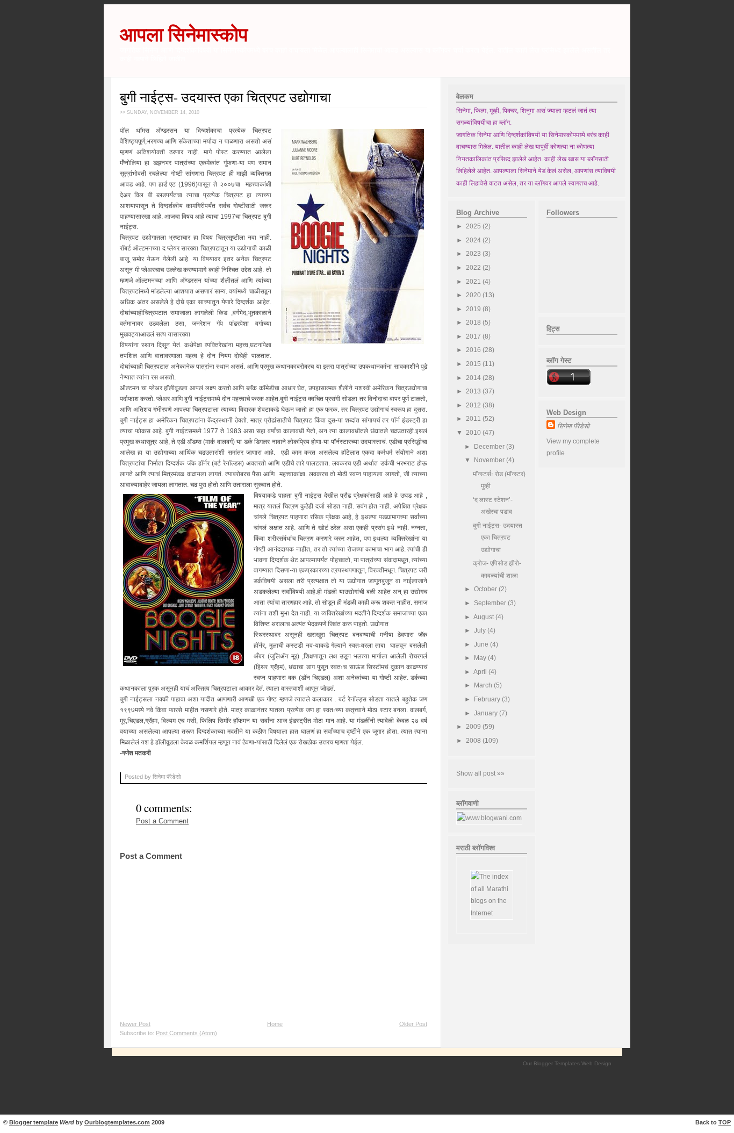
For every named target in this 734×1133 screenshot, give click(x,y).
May (481, 658)
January (486, 713)
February (488, 699)
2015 (474, 364)
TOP (724, 1122)
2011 (474, 418)
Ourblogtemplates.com (117, 1122)
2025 (474, 226)
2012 (474, 405)
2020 (474, 295)
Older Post (413, 1024)
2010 (474, 432)
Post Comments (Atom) (186, 1033)
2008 (474, 740)
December (490, 446)
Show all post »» (480, 773)
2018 (474, 322)
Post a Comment (162, 821)
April (480, 672)
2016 (474, 350)
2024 (474, 240)
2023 (474, 253)
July (480, 630)
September (491, 603)
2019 (474, 309)
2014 (474, 378)
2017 (474, 336)
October (486, 589)
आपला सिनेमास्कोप (184, 35)
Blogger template (33, 1122)
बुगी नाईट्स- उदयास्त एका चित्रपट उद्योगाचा (225, 97)
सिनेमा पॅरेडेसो (573, 426)
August (484, 617)
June (482, 644)
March (484, 685)
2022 (474, 267)
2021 (474, 281)
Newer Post (135, 1024)
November (490, 460)
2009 (474, 726)
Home (275, 1024)
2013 (474, 391)
